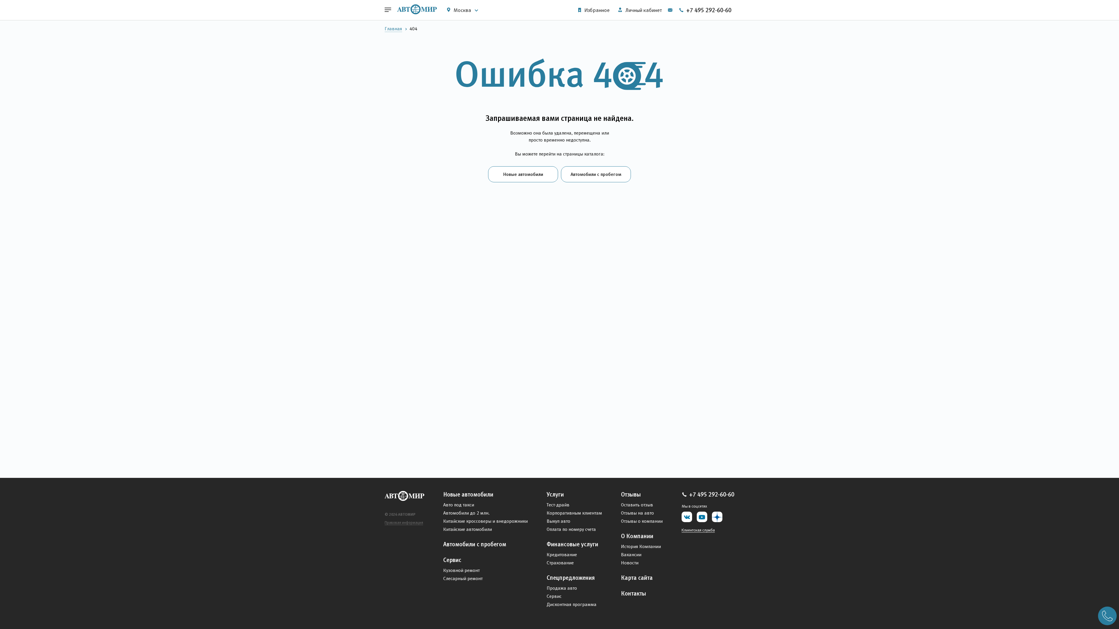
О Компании (637, 536)
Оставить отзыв (637, 504)
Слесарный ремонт (463, 578)
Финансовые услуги (572, 544)
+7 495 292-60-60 (708, 10)
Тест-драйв (558, 504)
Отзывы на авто (637, 512)
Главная (393, 28)
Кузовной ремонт (461, 570)
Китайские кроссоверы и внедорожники (485, 521)
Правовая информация (404, 522)
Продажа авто (562, 588)
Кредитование (562, 554)
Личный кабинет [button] (643, 10)
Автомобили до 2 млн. (466, 512)
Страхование (560, 562)
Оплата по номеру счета (571, 529)
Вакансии (631, 554)
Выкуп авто (558, 521)
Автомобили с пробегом (596, 174)
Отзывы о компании (642, 521)
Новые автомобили (523, 174)
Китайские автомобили (467, 529)
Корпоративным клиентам (574, 512)
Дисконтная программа (572, 604)
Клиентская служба (698, 530)
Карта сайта (637, 578)
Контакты (633, 593)
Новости (629, 562)
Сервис (452, 560)
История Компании (641, 546)
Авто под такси (458, 504)
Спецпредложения (571, 578)
